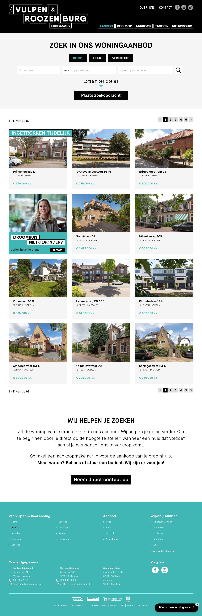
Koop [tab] (77, 58)
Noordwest (159, 528)
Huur (108, 528)
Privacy (104, 605)
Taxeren (161, 26)
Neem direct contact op (101, 479)
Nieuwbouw (182, 26)
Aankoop (143, 26)
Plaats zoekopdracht (101, 95)
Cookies (94, 605)
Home (14, 522)
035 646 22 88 (68, 580)
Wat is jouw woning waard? (176, 607)
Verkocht (120, 58)
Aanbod (106, 26)
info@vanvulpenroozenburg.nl (27, 584)
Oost (156, 545)
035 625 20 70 (20, 580)
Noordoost (158, 539)
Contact (165, 7)
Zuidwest (158, 533)
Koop (108, 522)
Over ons (147, 7)
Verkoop (124, 26)
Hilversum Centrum (163, 522)
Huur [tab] (97, 58)
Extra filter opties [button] (101, 81)
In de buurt (17, 533)
